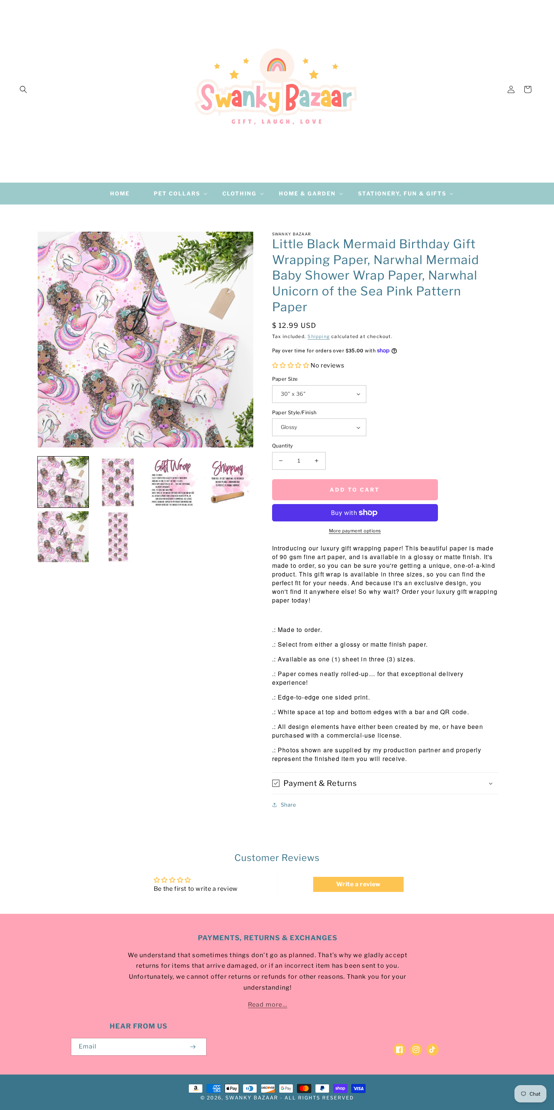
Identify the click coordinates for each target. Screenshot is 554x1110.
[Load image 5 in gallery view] (63, 536)
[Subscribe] (193, 1047)
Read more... (267, 1004)
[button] (23, 89)
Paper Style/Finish (294, 412)
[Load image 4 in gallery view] (227, 482)
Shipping (319, 336)
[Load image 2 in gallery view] (117, 482)
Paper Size (285, 379)
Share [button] (288, 804)
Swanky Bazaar (251, 1098)
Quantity (282, 446)
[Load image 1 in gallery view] (63, 482)
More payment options (355, 530)
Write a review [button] (358, 884)
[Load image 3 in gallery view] (172, 482)
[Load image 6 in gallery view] (117, 536)
